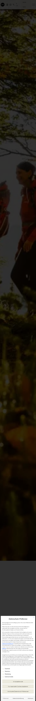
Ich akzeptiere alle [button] (18, 681)
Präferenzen (6, 698)
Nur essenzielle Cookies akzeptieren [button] (18, 686)
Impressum (30, 698)
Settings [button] (4, 648)
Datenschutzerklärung (7, 643)
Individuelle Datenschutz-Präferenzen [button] (18, 691)
